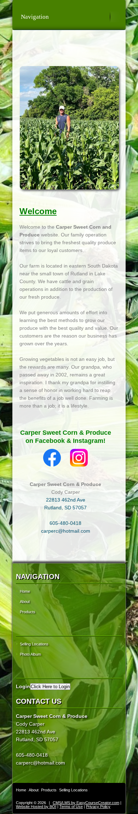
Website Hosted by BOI (36, 806)
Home (25, 591)
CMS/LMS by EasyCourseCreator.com (86, 803)
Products (27, 612)
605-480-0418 (65, 523)
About (25, 601)
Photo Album (30, 654)
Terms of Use (71, 806)
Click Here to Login (50, 686)
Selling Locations (34, 644)
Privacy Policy (98, 806)
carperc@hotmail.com (65, 531)
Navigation (35, 16)
